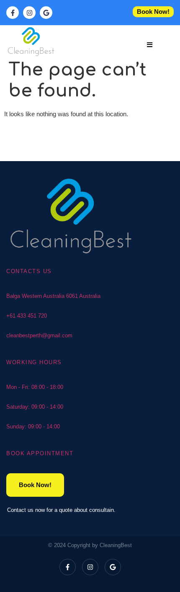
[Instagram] (90, 567)
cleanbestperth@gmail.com (39, 335)
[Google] (113, 567)
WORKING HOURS (34, 362)
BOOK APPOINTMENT (39, 453)
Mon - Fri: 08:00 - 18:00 (34, 387)
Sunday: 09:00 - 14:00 (33, 426)
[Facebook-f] (67, 567)
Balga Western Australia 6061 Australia (53, 296)
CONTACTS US (29, 271)
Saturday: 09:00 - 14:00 (34, 407)
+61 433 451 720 (26, 316)
